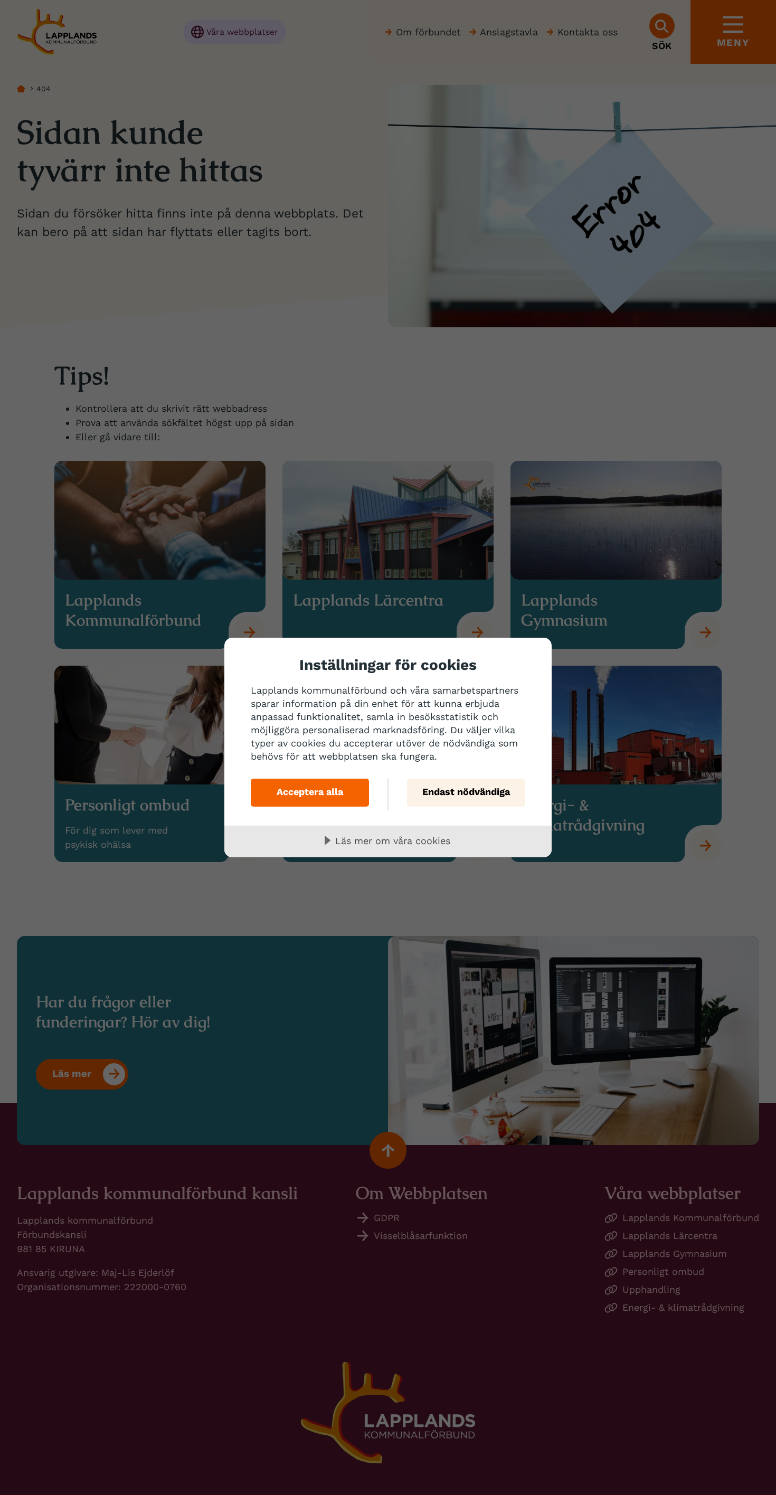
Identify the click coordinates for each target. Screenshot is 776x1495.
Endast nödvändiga (466, 791)
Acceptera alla (310, 791)
